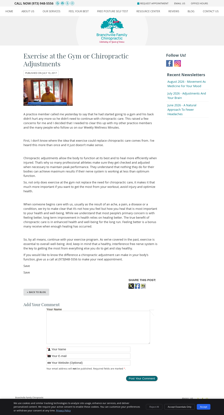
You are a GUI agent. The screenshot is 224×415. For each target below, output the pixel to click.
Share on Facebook (137, 288)
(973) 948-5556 (42, 3)
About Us (27, 11)
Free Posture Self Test (112, 11)
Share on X (131, 288)
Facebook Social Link (169, 63)
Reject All (154, 407)
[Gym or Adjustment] (48, 108)
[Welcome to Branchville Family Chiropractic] (112, 42)
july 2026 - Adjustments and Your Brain (186, 95)
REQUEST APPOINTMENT (154, 3)
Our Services (51, 11)
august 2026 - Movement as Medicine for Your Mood (186, 84)
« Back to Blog (36, 292)
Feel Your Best (79, 11)
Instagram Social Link (177, 63)
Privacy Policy (63, 410)
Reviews (173, 11)
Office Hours (199, 3)
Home (9, 11)
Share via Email (143, 288)
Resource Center (148, 11)
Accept (203, 407)
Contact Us (211, 11)
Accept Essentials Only (179, 407)
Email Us (179, 3)
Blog (191, 11)
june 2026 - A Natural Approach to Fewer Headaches (181, 109)
